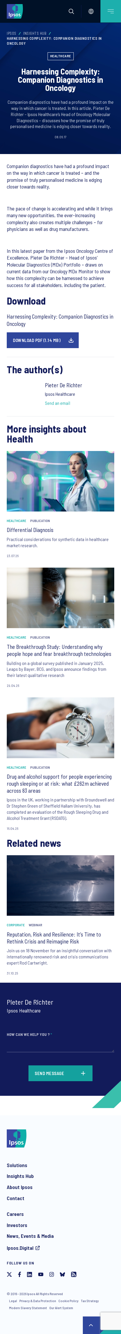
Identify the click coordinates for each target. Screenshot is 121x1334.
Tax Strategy (90, 1301)
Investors (17, 1225)
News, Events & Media (30, 1236)
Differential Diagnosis (30, 529)
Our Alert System (61, 1308)
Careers (15, 1214)
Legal (13, 1301)
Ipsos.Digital (20, 1248)
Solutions (17, 1165)
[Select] (91, 11)
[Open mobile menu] (110, 11)
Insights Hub (34, 33)
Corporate (16, 925)
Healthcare (60, 56)
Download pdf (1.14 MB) (36, 340)
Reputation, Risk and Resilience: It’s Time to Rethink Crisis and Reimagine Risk (54, 938)
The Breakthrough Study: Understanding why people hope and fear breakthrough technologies (59, 650)
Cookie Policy (68, 1301)
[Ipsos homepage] (16, 11)
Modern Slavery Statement (28, 1308)
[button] (71, 11)
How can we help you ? (29, 1034)
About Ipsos (20, 1187)
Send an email (57, 403)
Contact (15, 1198)
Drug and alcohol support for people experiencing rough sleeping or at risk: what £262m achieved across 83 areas (59, 783)
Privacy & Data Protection (37, 1301)
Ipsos (11, 33)
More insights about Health (46, 434)
